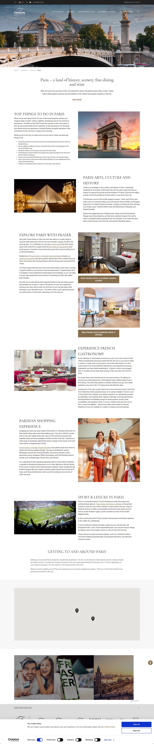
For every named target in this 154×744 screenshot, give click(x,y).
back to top (134, 701)
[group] (34, 677)
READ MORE (77, 100)
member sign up (129, 2)
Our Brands (126, 12)
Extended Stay (86, 12)
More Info (107, 740)
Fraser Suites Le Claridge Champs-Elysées (34, 447)
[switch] (60, 739)
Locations (57, 12)
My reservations (38, 2)
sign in (137, 2)
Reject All (136, 731)
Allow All (136, 724)
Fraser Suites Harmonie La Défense (109, 504)
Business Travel (107, 12)
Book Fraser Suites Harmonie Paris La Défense (99, 333)
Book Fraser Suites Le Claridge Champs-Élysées (98, 279)
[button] (77, 611)
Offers (70, 12)
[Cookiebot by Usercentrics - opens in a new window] (13, 739)
